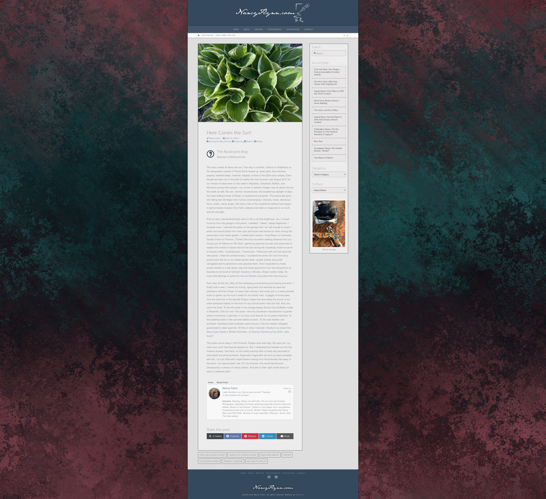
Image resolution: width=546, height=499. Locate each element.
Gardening (238, 141)
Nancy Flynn (230, 388)
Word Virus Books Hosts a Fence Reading (326, 102)
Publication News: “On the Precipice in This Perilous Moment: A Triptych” (326, 132)
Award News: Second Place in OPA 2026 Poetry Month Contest (328, 119)
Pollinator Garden (209, 461)
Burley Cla (269, 307)
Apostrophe (288, 473)
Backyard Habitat (270, 455)
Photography (273, 473)
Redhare (300, 495)
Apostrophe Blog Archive (219, 141)
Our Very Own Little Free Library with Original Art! (325, 83)
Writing (259, 141)
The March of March (323, 158)
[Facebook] (289, 391)
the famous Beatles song (249, 276)
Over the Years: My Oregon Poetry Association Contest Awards (327, 72)
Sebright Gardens (241, 271)
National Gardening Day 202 (266, 331)
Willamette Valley (256, 461)
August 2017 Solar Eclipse (243, 455)
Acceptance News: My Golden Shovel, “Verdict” (328, 149)
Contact (301, 473)
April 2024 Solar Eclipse (212, 455)
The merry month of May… (326, 110)
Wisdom (249, 141)
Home (243, 473)
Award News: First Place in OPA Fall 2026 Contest (329, 92)
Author (210, 382)
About (251, 473)
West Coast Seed (216, 331)
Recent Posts (222, 382)
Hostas (287, 455)
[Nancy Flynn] (214, 393)
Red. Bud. (318, 141)
